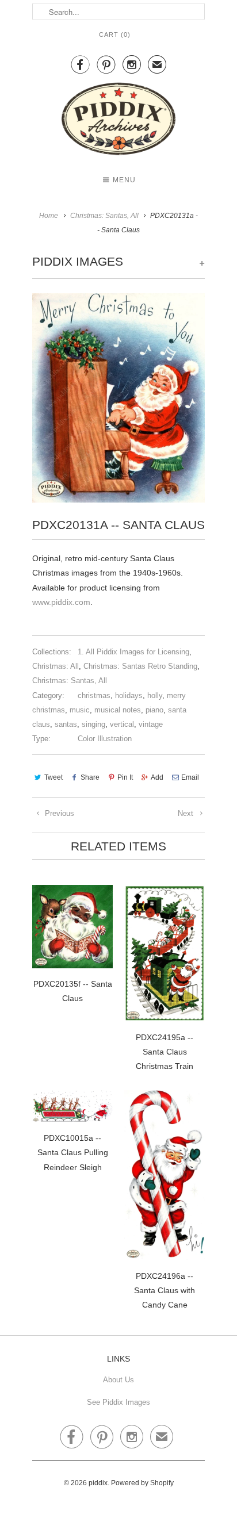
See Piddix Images (118, 1402)
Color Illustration (105, 738)
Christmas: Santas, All (69, 680)
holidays (129, 695)
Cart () (115, 34)
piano (154, 710)
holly (154, 695)
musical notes (117, 710)
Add (157, 777)
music (80, 710)
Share (90, 777)
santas (66, 724)
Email (190, 777)
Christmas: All (55, 666)
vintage (151, 724)
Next (187, 813)
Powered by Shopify (142, 1483)
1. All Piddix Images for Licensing (133, 651)
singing (93, 724)
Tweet (53, 777)
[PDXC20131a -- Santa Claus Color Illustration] (118, 398)
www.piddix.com (61, 602)
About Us (118, 1379)
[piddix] (118, 121)
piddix (98, 1483)
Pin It (125, 777)
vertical (122, 724)
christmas (94, 695)
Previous (58, 813)
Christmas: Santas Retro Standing (140, 666)
